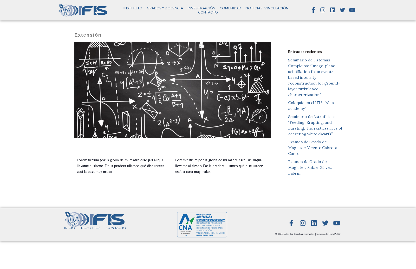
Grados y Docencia (165, 8)
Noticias (254, 8)
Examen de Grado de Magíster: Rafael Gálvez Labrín (310, 167)
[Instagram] (322, 10)
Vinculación (276, 8)
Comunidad (230, 8)
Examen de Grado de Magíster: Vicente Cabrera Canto (312, 147)
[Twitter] (342, 10)
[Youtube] (352, 10)
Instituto (133, 8)
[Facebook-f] (313, 10)
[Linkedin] (332, 10)
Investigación (201, 8)
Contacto (208, 12)
